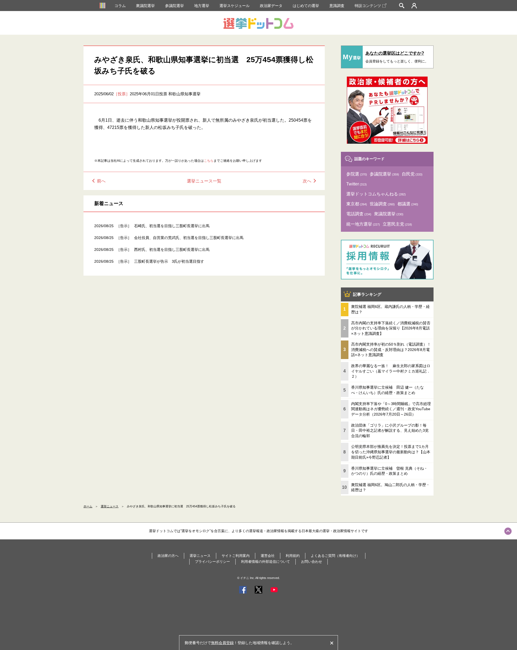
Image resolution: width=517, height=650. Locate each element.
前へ (101, 181)
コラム (120, 5)
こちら (209, 161)
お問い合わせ (311, 562)
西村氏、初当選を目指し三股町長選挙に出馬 (171, 249)
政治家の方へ (168, 556)
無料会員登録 (222, 643)
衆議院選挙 (145, 5)
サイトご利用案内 (236, 556)
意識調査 (336, 5)
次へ (307, 181)
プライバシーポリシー (212, 562)
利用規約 (293, 556)
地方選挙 (201, 5)
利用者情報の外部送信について (265, 562)
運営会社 (268, 556)
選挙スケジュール (234, 5)
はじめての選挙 (306, 5)
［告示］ (123, 226)
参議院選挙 (174, 5)
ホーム (87, 506)
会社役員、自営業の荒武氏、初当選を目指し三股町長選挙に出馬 (188, 238)
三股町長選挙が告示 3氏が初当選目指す (169, 261)
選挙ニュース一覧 (204, 181)
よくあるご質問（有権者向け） (335, 556)
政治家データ (271, 5)
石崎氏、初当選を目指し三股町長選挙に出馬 (171, 226)
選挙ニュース (109, 506)
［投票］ (122, 94)
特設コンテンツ (368, 5)
